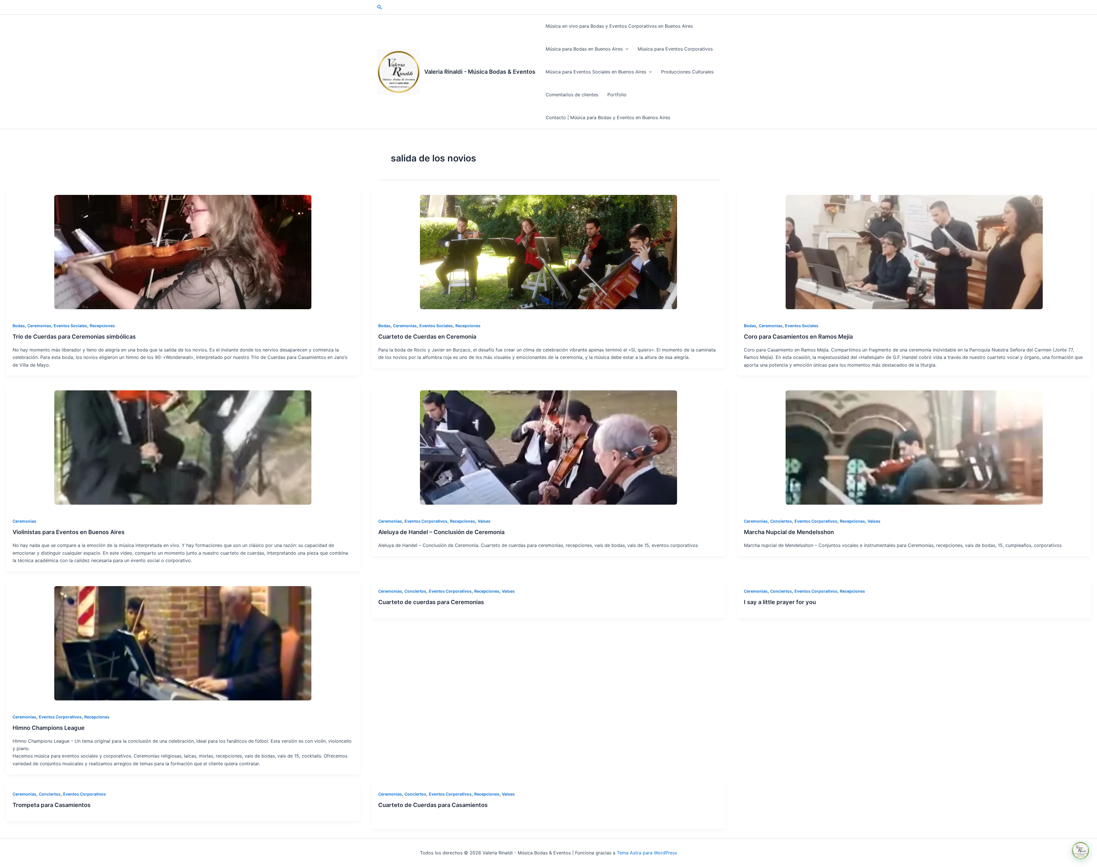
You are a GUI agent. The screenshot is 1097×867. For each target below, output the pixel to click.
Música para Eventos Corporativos (675, 49)
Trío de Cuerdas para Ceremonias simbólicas (74, 336)
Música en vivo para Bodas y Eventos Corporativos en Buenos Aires (619, 26)
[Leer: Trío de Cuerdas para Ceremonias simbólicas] (183, 252)
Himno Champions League (49, 727)
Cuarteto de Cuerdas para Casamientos (433, 805)
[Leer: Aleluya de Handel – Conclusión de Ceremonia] (548, 447)
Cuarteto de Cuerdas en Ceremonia (427, 336)
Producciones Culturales (687, 72)
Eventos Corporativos (426, 521)
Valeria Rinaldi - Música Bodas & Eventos (479, 71)
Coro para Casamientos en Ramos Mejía (798, 336)
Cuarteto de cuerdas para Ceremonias (431, 602)
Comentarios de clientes (572, 94)
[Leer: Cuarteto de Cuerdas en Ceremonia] (548, 252)
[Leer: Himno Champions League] (183, 643)
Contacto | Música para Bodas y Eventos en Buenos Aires (608, 117)
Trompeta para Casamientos (52, 805)
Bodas (19, 325)
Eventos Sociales (70, 325)
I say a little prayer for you (780, 602)
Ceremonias (39, 325)
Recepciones (102, 325)
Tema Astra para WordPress (647, 853)
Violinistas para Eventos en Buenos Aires (69, 532)
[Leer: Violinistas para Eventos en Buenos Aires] (183, 447)
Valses (484, 521)
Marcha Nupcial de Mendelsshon (789, 532)
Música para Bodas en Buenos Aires (584, 49)
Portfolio (616, 94)
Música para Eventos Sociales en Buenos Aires (596, 72)
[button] (379, 7)
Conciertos (781, 521)
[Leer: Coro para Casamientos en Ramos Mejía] (914, 252)
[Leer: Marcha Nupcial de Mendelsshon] (914, 447)
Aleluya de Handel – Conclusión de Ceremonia (441, 532)
